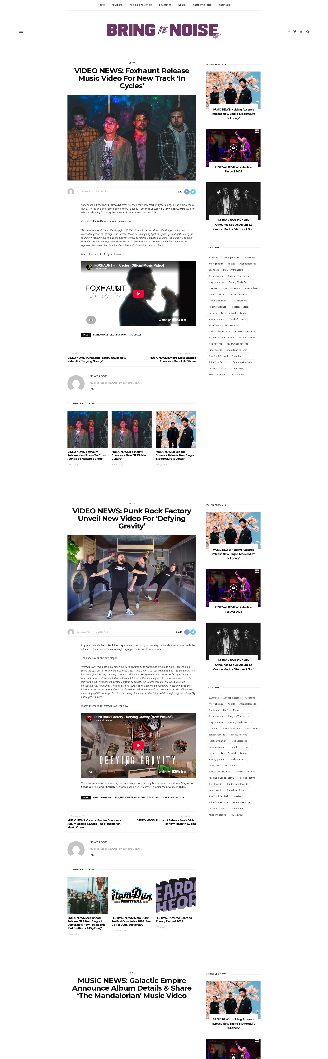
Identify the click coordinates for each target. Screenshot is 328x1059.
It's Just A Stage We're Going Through (137, 797)
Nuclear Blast (231, 325)
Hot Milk (213, 312)
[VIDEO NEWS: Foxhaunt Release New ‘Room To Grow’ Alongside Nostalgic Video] (87, 429)
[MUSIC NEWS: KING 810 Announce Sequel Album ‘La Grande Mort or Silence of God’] (233, 200)
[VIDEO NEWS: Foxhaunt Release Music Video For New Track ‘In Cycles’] (131, 137)
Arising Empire (216, 263)
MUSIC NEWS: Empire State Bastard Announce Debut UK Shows (172, 359)
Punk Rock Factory (173, 797)
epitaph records (217, 294)
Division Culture (103, 334)
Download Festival (231, 288)
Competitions (202, 5)
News (182, 5)
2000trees (214, 257)
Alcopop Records (232, 257)
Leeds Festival (228, 312)
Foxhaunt (122, 334)
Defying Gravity (103, 797)
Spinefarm (237, 356)
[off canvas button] (21, 31)
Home (101, 5)
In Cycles (135, 334)
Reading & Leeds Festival (221, 337)
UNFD (224, 368)
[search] (308, 31)
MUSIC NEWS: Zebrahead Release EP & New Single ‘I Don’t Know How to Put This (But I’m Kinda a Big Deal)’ (86, 923)
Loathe (243, 312)
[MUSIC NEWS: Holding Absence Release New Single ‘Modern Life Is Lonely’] (176, 429)
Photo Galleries (140, 5)
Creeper (213, 288)
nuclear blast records (219, 331)
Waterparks (237, 368)
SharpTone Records (237, 349)
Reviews (117, 5)
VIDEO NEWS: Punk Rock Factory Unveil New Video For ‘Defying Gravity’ (96, 359)
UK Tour (213, 368)
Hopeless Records (240, 306)
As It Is (231, 263)
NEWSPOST (86, 191)
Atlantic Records (248, 263)
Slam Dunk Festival (218, 356)
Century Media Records (240, 282)
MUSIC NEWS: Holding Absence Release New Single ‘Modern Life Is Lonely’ (175, 455)
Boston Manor (216, 275)
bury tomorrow (216, 282)
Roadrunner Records (237, 343)
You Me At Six (237, 374)
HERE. (182, 787)
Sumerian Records (242, 362)
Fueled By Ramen (217, 300)
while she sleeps (217, 374)
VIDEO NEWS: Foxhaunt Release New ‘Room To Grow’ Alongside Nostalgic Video (86, 455)
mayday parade (216, 319)
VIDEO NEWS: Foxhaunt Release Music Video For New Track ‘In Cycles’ (166, 822)
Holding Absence (217, 306)
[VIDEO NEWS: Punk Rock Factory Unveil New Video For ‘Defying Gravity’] (131, 577)
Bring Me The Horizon (239, 275)
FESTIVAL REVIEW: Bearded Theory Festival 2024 (174, 919)
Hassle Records (239, 300)
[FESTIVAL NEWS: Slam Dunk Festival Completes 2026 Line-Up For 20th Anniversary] (132, 895)
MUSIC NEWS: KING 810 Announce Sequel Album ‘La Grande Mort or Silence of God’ (233, 225)
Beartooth (214, 269)
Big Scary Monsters (233, 269)
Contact (224, 5)
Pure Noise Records (245, 331)
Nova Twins (215, 325)
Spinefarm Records (218, 362)
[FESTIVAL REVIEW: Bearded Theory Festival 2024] (176, 895)
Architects (250, 257)
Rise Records (215, 343)
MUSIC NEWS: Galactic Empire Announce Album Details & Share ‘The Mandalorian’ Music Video (94, 824)
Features (165, 5)
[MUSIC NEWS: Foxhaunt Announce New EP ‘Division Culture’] (132, 429)
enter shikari (251, 288)
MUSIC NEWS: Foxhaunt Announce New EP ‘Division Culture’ (129, 455)
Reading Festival (247, 337)
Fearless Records (238, 294)
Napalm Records (237, 319)
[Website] (92, 855)
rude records (215, 349)
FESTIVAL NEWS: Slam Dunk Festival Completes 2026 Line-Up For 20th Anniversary (131, 921)
